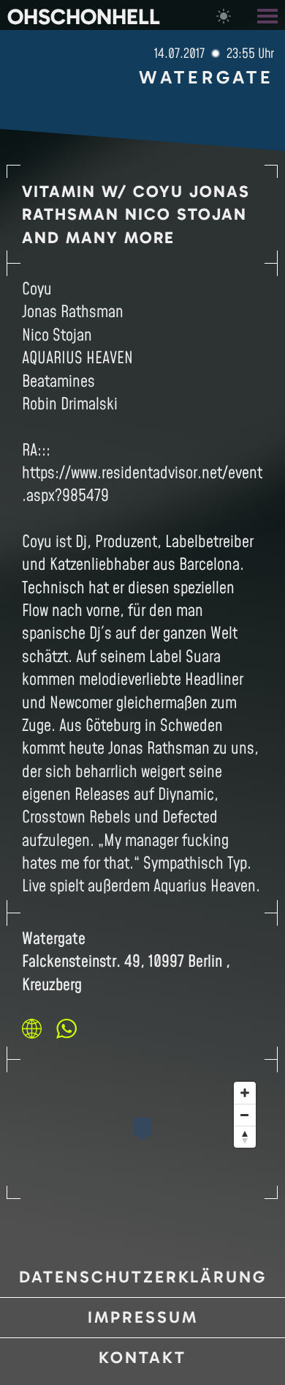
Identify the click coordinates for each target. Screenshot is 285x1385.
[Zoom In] (245, 1093)
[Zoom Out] (245, 1115)
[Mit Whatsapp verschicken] (66, 1028)
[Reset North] (245, 1137)
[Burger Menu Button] (269, 15)
